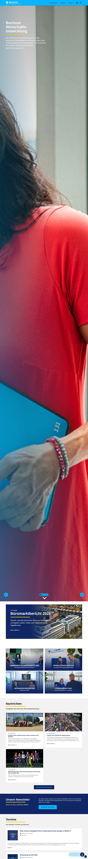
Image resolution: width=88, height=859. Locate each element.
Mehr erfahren (14, 630)
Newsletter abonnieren (47, 807)
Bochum (63, 2)
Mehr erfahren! (11, 40)
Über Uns (70, 2)
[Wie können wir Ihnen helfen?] (82, 854)
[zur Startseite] (13, 2)
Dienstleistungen (53, 2)
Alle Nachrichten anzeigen (44, 787)
